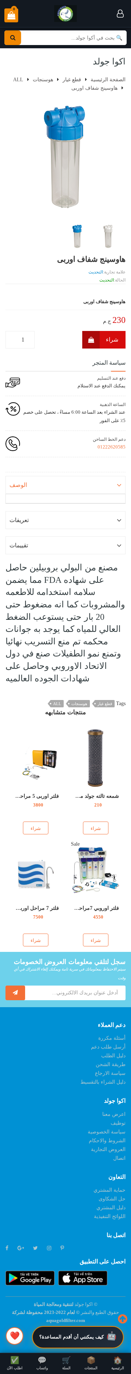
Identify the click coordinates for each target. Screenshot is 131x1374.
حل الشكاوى (112, 1199)
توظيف (118, 1123)
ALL (57, 703)
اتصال (119, 1158)
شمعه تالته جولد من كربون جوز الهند (80, 796)
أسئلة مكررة (112, 1038)
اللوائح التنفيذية (110, 1216)
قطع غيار (105, 703)
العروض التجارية (108, 1149)
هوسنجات (79, 703)
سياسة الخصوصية (107, 1132)
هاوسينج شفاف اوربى (94, 88)
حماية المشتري (110, 1190)
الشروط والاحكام (107, 1140)
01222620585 (112, 447)
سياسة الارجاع (110, 1073)
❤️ (15, 1335)
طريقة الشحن (111, 1064)
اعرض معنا (114, 1114)
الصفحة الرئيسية (108, 79)
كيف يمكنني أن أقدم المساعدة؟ (71, 1337)
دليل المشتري (111, 1207)
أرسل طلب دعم (108, 1047)
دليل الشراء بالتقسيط (103, 1082)
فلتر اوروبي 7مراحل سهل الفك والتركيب (75, 908)
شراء (112, 339)
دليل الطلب (113, 1055)
